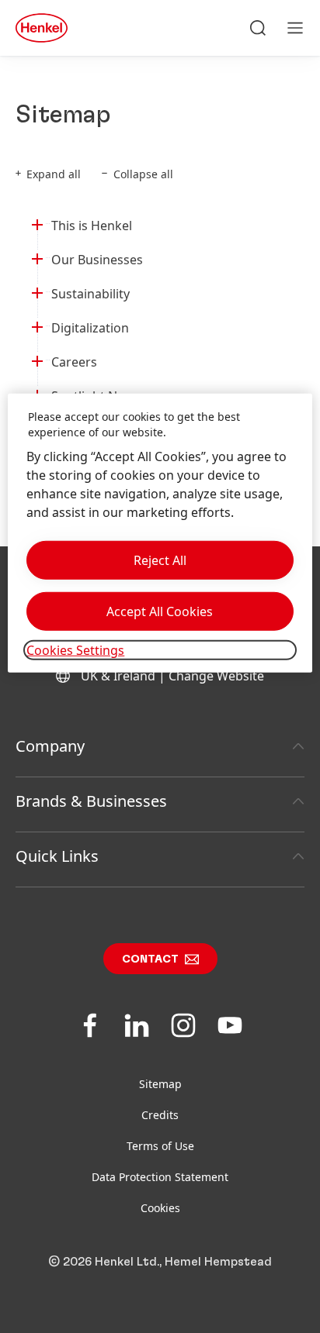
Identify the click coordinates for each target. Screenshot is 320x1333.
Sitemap (160, 1083)
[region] (159, 533)
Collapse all (143, 174)
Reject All (160, 560)
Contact (150, 959)
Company (50, 745)
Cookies (160, 1207)
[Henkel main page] (42, 27)
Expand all (53, 174)
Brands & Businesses (91, 800)
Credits (160, 1114)
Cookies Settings (75, 650)
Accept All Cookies (159, 611)
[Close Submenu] (37, 222)
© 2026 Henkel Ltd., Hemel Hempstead (160, 1262)
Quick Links (57, 856)
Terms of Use (160, 1145)
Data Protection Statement (160, 1176)
